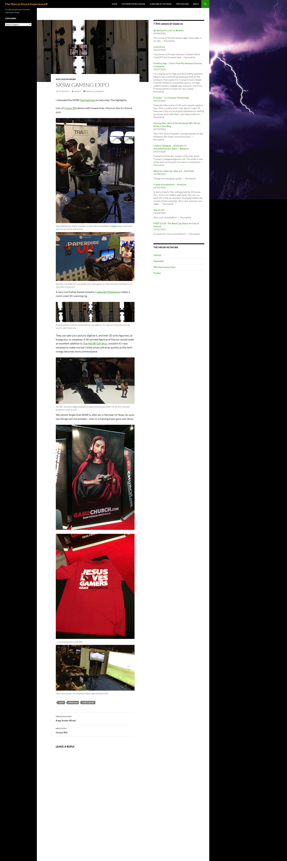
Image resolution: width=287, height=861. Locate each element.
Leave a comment (95, 91)
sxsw (61, 702)
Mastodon (158, 261)
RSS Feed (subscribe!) (164, 267)
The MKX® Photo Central (133, 4)
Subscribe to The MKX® (161, 4)
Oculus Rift (70, 108)
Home (114, 4)
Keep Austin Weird (66, 79)
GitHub (157, 255)
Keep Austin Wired (66, 718)
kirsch (77, 91)
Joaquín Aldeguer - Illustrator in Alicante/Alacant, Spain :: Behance (171, 147)
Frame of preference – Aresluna (169, 184)
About (196, 4)
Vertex (114, 226)
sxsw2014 (73, 702)
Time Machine (182, 4)
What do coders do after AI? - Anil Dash (173, 171)
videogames (88, 702)
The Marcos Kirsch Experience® (26, 4)
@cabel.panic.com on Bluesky (168, 30)
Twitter (157, 273)
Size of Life (158, 209)
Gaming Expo (87, 100)
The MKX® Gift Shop (95, 343)
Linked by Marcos (172, 23)
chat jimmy (159, 46)
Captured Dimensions (107, 291)
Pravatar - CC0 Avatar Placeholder (171, 97)
